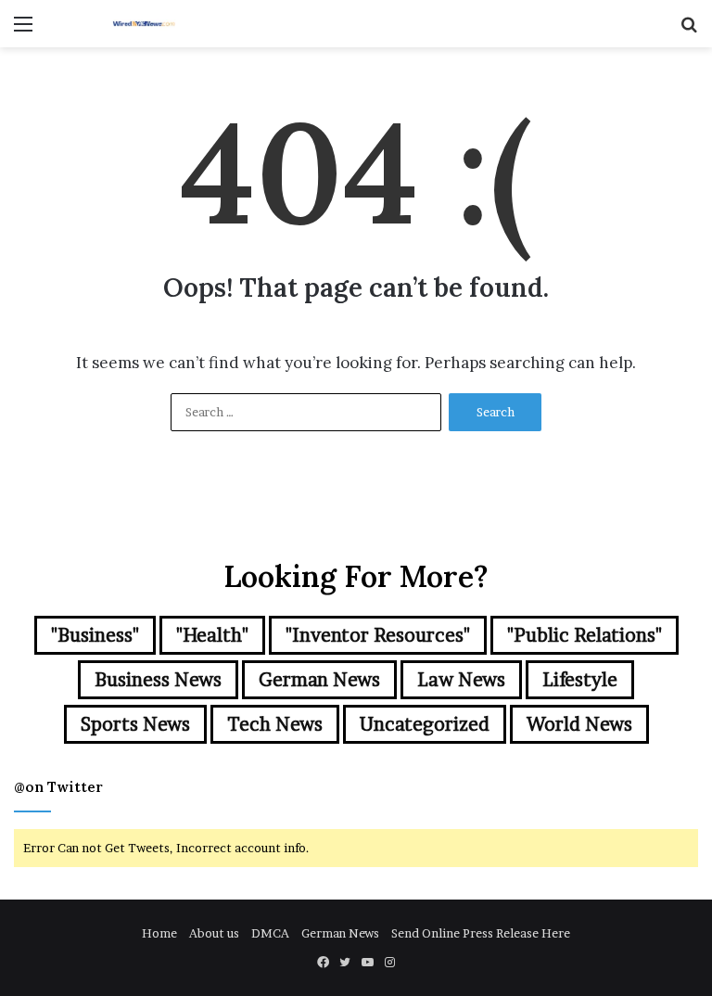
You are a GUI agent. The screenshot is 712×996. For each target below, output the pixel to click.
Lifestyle (579, 680)
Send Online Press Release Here (480, 933)
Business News (158, 680)
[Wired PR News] (145, 23)
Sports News (135, 724)
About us (214, 933)
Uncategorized (425, 724)
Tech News (275, 724)
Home (159, 933)
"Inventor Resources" (378, 635)
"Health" (212, 635)
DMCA (270, 933)
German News (319, 680)
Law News (461, 680)
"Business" (95, 635)
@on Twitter (58, 787)
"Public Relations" (584, 635)
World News (579, 724)
